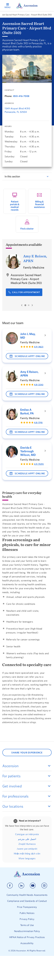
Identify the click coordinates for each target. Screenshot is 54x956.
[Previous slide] (21, 305)
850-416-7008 (21, 96)
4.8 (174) (38, 422)
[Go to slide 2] (29, 305)
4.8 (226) (39, 384)
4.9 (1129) (39, 464)
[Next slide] (32, 305)
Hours (8, 126)
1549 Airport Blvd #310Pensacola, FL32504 (17, 110)
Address (9, 103)
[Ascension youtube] (33, 886)
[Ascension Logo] (27, 876)
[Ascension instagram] (44, 886)
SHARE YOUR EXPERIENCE (26, 752)
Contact (9, 90)
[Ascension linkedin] (21, 886)
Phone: (8, 96)
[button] (27, 356)
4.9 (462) (39, 347)
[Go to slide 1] (25, 305)
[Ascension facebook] (10, 886)
